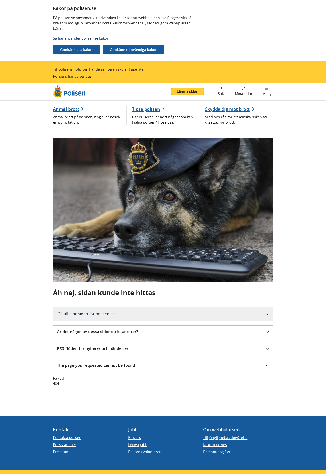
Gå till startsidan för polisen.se (86, 313)
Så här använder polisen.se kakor (80, 38)
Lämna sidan (187, 91)
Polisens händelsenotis (72, 76)
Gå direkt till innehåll (20, 85)
